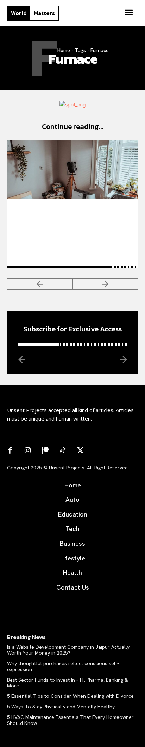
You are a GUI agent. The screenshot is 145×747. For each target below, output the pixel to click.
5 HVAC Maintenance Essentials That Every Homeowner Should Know (70, 217)
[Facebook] (10, 451)
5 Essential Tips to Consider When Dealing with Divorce (70, 696)
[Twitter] (80, 451)
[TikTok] (63, 451)
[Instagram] (27, 451)
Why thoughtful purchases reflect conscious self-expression (63, 666)
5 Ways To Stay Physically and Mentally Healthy (61, 706)
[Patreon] (45, 451)
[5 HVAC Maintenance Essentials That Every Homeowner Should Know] (72, 169)
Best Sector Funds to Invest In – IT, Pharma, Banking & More (67, 683)
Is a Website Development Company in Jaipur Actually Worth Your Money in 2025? (68, 650)
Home (63, 50)
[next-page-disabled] (105, 284)
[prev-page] (40, 284)
